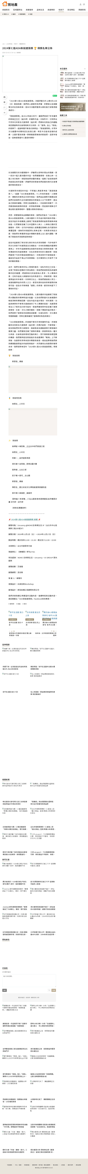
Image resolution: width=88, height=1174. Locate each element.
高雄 (19, 603)
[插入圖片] (49, 990)
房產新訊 (6, 9)
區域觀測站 (17, 9)
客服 (20, 1164)
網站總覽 (78, 1164)
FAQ (16, 1164)
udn (3, 43)
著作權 (41, 1164)
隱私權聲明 (47, 1164)
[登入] (80, 4)
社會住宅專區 (66, 126)
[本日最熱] (85, 69)
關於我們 (70, 1164)
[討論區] (4, 107)
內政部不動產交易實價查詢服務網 (73, 121)
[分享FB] (4, 97)
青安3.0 (6, 14)
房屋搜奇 (29, 9)
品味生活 (40, 9)
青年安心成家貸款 (68, 130)
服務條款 (34, 1164)
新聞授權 (26, 1164)
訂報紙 (63, 1164)
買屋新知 (82, 9)
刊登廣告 (9, 1164)
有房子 (61, 9)
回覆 (54, 990)
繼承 (14, 14)
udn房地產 (9, 43)
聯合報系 (55, 1164)
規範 (4, 990)
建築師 (12, 603)
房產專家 (51, 9)
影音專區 (71, 9)
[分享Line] (4, 102)
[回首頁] (9, 3)
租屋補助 (23, 14)
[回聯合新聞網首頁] (4, 3)
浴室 (31, 14)
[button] (84, 4)
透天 (25, 603)
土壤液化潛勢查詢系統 (69, 134)
